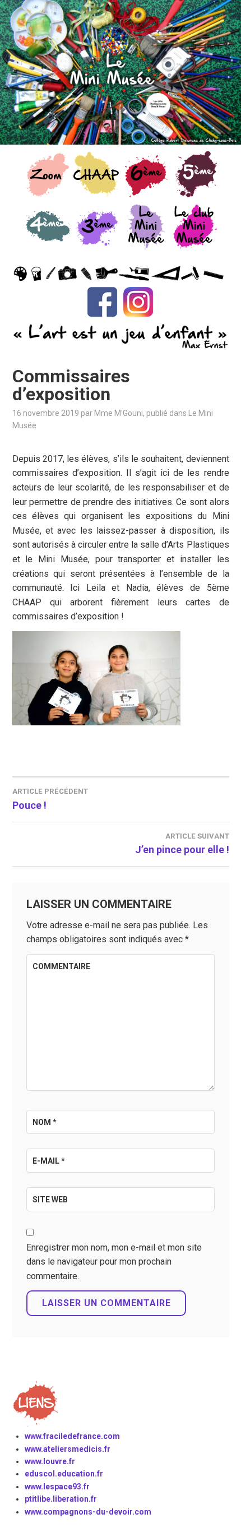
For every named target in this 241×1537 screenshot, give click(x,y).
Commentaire (61, 966)
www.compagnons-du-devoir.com (88, 1511)
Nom (45, 1122)
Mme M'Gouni (118, 413)
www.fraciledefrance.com (72, 1436)
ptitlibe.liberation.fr (61, 1498)
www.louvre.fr (50, 1461)
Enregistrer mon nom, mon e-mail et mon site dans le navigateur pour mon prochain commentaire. (114, 1261)
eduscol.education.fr (64, 1473)
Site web (50, 1199)
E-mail (49, 1160)
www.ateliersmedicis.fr (67, 1449)
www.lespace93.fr (57, 1486)
